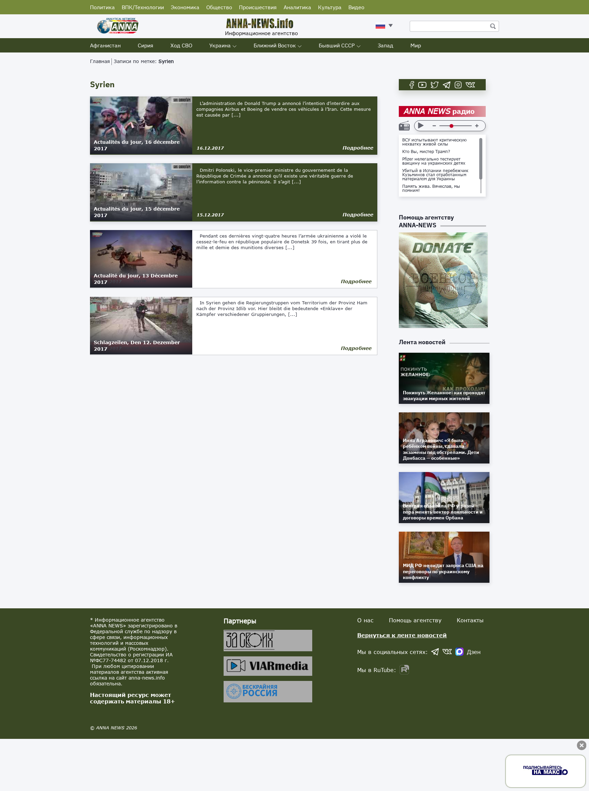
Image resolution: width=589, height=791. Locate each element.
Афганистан (105, 45)
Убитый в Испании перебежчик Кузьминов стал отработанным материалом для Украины (435, 175)
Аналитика (297, 7)
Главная (100, 61)
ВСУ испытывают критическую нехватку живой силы (434, 142)
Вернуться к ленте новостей (402, 635)
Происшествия (258, 7)
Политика (102, 7)
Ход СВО (181, 45)
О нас (365, 620)
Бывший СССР (337, 45)
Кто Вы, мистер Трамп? (426, 152)
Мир (415, 45)
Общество (219, 7)
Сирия (145, 45)
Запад (385, 45)
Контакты (470, 620)
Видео (356, 7)
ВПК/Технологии (143, 7)
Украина (220, 45)
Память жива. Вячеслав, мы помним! (431, 188)
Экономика (185, 7)
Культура (330, 7)
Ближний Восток (275, 45)
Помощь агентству (415, 620)
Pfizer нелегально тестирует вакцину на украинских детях (433, 161)
